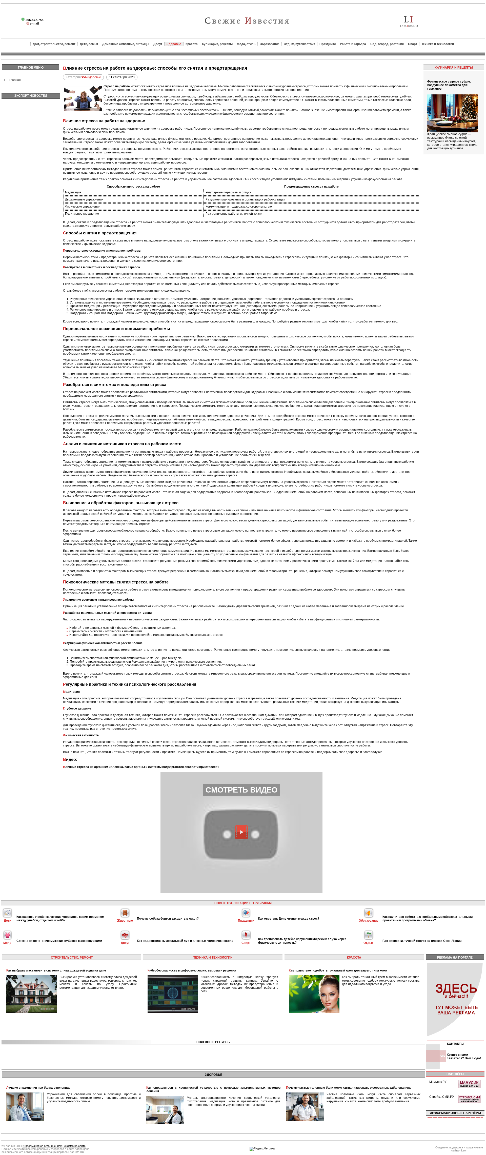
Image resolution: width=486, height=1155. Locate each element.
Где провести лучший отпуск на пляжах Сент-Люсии (421, 941)
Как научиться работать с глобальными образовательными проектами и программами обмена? (427, 918)
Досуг (157, 44)
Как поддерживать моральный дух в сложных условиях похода (185, 941)
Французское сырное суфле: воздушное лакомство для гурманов (449, 85)
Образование (269, 44)
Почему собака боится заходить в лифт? (168, 918)
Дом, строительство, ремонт (54, 44)
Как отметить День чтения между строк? (288, 918)
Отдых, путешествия (299, 44)
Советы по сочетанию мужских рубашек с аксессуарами (59, 941)
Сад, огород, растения (387, 44)
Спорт (412, 44)
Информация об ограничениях (42, 1145)
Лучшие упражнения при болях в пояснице (38, 1087)
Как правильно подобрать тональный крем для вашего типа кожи (338, 970)
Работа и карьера (353, 44)
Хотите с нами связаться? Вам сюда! (464, 1056)
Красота (192, 44)
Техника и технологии (437, 44)
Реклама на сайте (74, 1145)
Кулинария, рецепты (217, 44)
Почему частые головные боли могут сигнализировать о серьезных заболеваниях (348, 1087)
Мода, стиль (246, 44)
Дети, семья (89, 44)
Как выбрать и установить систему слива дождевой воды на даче (56, 970)
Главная (15, 80)
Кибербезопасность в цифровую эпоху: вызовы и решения (192, 970)
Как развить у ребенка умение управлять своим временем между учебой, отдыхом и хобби (60, 918)
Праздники (327, 44)
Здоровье (174, 44)
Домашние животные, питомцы (125, 44)
